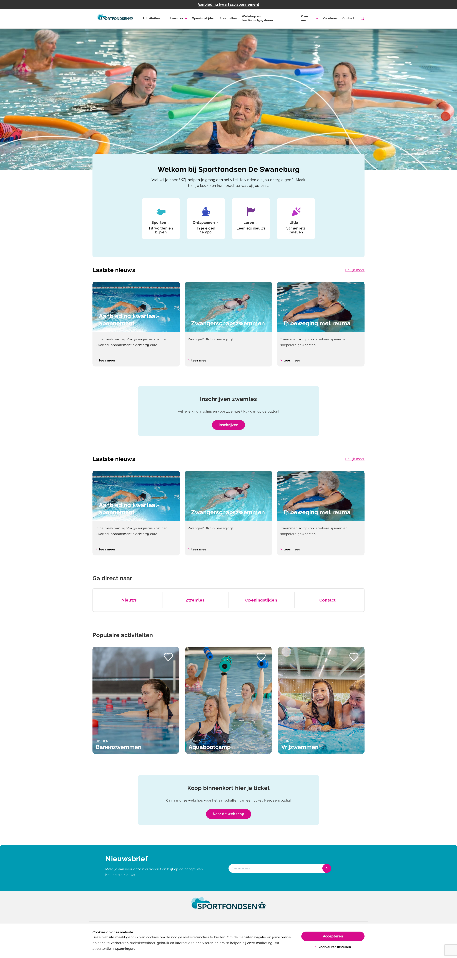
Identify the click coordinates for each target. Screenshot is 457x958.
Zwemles (176, 18)
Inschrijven (228, 425)
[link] (228, 906)
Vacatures (330, 18)
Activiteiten (151, 18)
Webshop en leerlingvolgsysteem (257, 18)
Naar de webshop (228, 814)
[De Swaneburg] (115, 18)
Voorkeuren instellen (334, 947)
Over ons (304, 18)
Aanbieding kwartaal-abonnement (228, 4)
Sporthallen (228, 18)
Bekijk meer (355, 270)
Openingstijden (203, 18)
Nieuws (129, 600)
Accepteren (333, 936)
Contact (348, 18)
